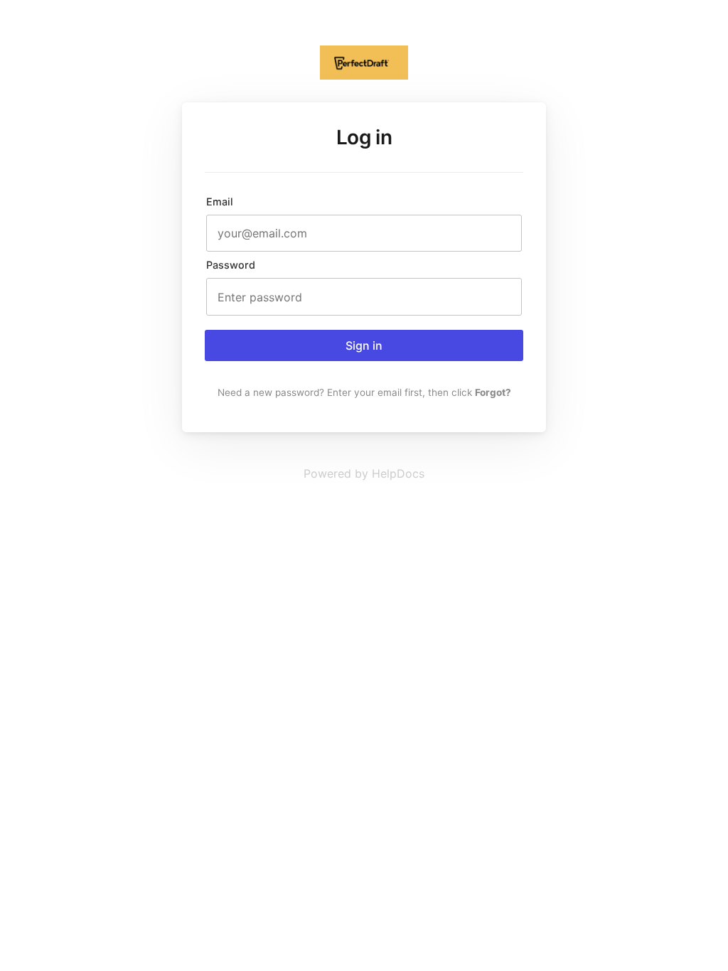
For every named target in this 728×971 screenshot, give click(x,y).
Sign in (364, 345)
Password (230, 265)
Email (219, 201)
